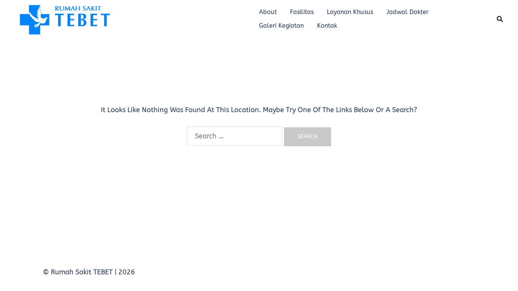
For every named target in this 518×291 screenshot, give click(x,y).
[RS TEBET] (64, 18)
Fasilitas (302, 12)
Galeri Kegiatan (281, 25)
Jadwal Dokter (407, 12)
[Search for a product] (500, 19)
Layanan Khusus (350, 12)
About (268, 12)
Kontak (327, 25)
